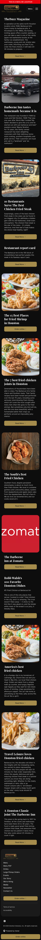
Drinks (5, 869)
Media (5, 885)
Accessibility (7, 910)
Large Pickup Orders (11, 872)
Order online (20, 937)
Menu (30, 9)
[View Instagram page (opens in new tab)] (4, 921)
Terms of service (9, 907)
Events (6, 875)
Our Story (7, 878)
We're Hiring (8, 881)
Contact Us (7, 891)
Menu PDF (7, 866)
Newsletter (7, 888)
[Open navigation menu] (37, 9)
